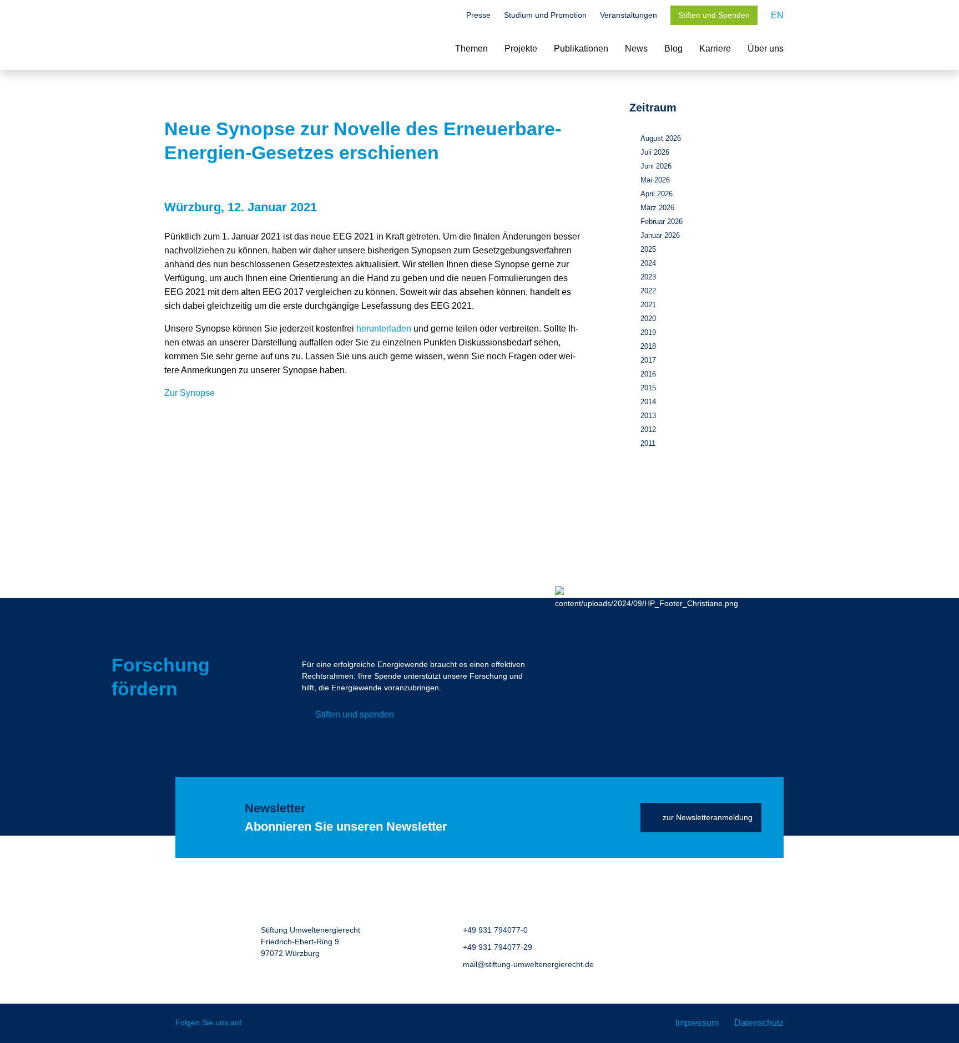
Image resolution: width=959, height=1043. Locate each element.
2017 (648, 360)
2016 (648, 374)
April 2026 (656, 194)
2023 (648, 277)
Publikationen (581, 48)
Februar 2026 (661, 221)
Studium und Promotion (545, 15)
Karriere (715, 48)
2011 (647, 443)
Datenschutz (759, 1022)
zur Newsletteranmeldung (708, 817)
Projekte (520, 48)
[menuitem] (777, 15)
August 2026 (660, 138)
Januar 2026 (660, 235)
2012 (648, 429)
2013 (648, 415)
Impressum (697, 1022)
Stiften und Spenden (714, 15)
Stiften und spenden (354, 714)
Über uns (766, 48)
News (636, 48)
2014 (648, 402)
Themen (471, 48)
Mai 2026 (655, 180)
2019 (648, 332)
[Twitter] (257, 1023)
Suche (447, 16)
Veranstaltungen (628, 15)
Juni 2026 (656, 166)
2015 (648, 388)
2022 (648, 291)
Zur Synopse (189, 393)
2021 (648, 305)
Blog (673, 48)
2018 (648, 346)
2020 (648, 318)
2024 (648, 263)
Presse (478, 15)
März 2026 (657, 207)
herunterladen (383, 328)
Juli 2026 (654, 152)
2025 (648, 249)
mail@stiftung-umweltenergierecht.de (528, 964)
